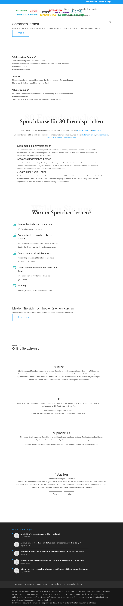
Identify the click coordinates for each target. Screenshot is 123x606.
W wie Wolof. (97, 130)
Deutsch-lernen (102, 135)
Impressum (29, 584)
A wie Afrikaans (83, 130)
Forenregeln (42, 584)
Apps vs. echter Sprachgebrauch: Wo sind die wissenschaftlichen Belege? (51, 543)
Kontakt (18, 584)
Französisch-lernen (54, 138)
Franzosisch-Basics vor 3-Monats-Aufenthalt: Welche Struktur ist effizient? (52, 552)
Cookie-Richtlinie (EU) (73, 584)
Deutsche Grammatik (88, 9)
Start (66, 9)
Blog (73, 9)
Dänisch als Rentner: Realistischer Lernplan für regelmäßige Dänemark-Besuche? (55, 569)
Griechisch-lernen (69, 138)
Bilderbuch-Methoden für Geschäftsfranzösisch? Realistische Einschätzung (52, 560)
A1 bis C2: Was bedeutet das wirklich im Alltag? (40, 534)
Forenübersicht (91, 2)
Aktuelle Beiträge (105, 2)
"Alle (69, 494)
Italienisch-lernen (88, 135)
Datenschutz (55, 584)
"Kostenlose (23, 317)
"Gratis (55, 494)
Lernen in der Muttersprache (76, 16)
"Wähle (21, 32)
